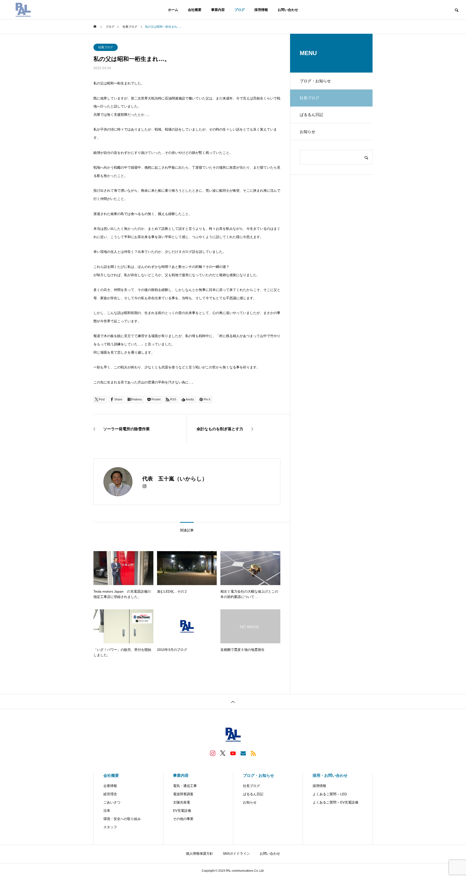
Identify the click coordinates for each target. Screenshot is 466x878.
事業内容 (218, 10)
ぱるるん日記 (311, 115)
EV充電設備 (182, 810)
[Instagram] (144, 486)
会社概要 (194, 10)
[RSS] (253, 753)
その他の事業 (183, 819)
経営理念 (110, 794)
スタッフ (110, 827)
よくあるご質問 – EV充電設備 (335, 802)
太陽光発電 (181, 802)
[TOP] (233, 701)
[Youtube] (233, 753)
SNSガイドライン (236, 853)
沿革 (106, 810)
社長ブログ (105, 47)
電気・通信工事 (185, 786)
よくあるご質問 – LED (330, 794)
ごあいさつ (111, 802)
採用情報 (261, 10)
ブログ (239, 10)
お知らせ (307, 132)
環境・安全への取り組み (122, 819)
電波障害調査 (183, 794)
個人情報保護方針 (199, 853)
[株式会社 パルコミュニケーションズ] (23, 9)
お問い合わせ (288, 10)
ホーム (173, 10)
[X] (222, 753)
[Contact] (243, 753)
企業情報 (110, 786)
